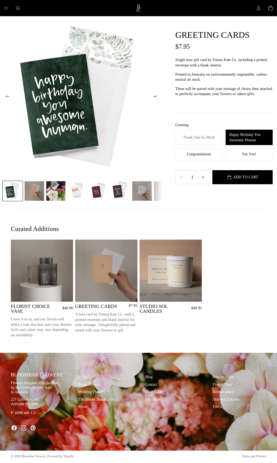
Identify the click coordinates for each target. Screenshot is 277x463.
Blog (149, 377)
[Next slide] (156, 97)
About (83, 407)
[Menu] (6, 8)
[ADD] (65, 293)
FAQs (82, 377)
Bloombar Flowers (33, 456)
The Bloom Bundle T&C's (98, 399)
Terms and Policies (254, 456)
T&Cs (217, 407)
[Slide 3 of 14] (56, 191)
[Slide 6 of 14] (120, 191)
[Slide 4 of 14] (77, 191)
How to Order (223, 377)
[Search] (18, 8)
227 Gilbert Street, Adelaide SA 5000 (25, 401)
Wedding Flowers (91, 392)
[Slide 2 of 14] (34, 191)
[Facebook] (14, 428)
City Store (153, 399)
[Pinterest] (33, 428)
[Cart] (270, 8)
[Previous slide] (6, 97)
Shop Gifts (153, 392)
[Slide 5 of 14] (99, 191)
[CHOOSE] (129, 293)
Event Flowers (89, 385)
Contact (151, 385)
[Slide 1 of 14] (12, 191)
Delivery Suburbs (226, 399)
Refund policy (223, 392)
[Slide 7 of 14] (142, 191)
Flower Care (222, 385)
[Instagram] (23, 428)
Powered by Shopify (60, 456)
